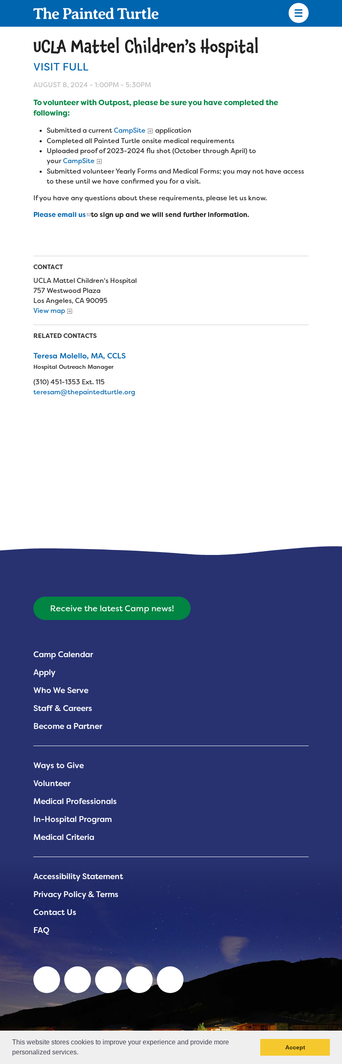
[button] (81, 1053)
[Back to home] (95, 13)
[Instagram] (170, 979)
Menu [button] (299, 13)
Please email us (59, 214)
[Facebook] (108, 979)
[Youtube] (77, 979)
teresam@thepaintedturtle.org (84, 392)
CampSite (130, 130)
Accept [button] (295, 1047)
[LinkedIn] (46, 979)
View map (49, 310)
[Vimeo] (139, 979)
